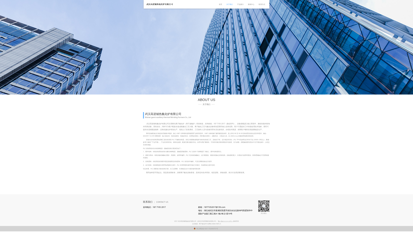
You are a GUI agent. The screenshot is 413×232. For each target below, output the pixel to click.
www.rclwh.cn (216, 224)
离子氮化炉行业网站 (205, 224)
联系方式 (262, 4)
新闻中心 (251, 4)
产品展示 (240, 4)
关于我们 (229, 4)
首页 (220, 4)
